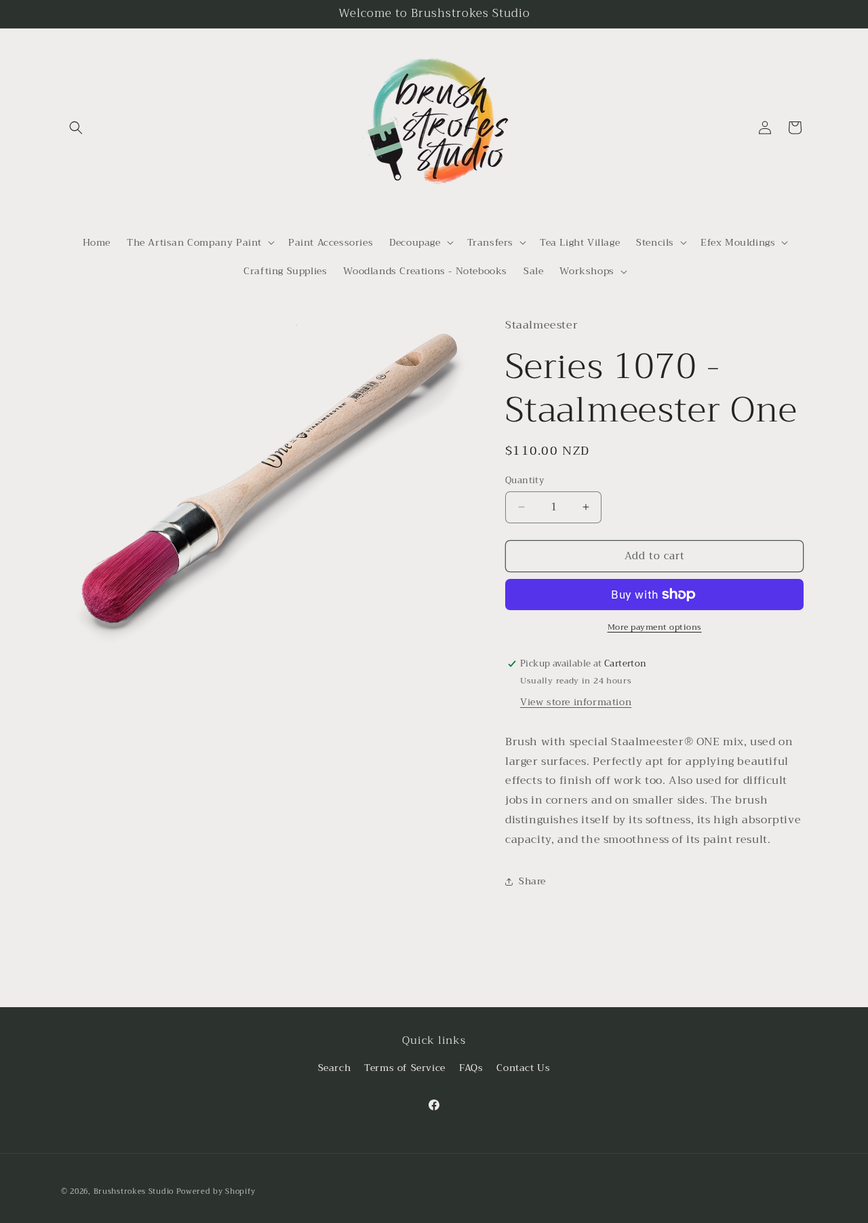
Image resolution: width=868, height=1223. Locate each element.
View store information (575, 702)
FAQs (471, 1067)
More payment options (655, 627)
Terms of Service (405, 1067)
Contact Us (523, 1067)
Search (334, 1067)
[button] (76, 128)
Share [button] (532, 881)
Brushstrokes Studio (134, 1191)
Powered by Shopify (216, 1191)
